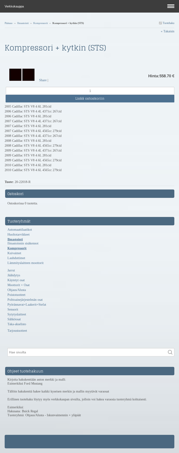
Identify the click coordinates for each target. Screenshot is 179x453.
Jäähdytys (13, 275)
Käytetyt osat (16, 280)
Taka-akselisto (16, 324)
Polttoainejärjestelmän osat (25, 299)
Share (43, 80)
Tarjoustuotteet (17, 330)
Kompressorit (40, 23)
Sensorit (12, 309)
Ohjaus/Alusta (16, 290)
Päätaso (9, 23)
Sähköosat (14, 319)
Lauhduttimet (16, 258)
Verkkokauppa (15, 6)
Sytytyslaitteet (16, 314)
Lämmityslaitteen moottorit (25, 263)
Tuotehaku (168, 23)
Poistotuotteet (16, 295)
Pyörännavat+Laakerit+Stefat (26, 304)
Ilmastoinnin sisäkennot (22, 243)
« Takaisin (167, 31)
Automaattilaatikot (19, 229)
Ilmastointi (23, 23)
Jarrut (11, 270)
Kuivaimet (14, 253)
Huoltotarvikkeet (18, 234)
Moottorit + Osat (18, 285)
